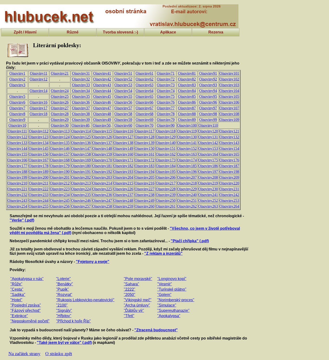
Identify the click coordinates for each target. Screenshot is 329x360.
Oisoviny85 (187, 96)
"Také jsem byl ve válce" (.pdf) (64, 342)
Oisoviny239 (166, 195)
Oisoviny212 (60, 183)
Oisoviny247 (102, 200)
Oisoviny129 (166, 137)
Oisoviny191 (81, 172)
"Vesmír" (164, 284)
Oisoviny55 (123, 96)
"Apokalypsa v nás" (27, 279)
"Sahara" (131, 284)
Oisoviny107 (229, 108)
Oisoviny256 (60, 206)
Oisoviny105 (229, 96)
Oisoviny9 (17, 120)
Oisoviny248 (123, 200)
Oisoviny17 (38, 108)
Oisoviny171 (123, 160)
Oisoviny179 (60, 166)
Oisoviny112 (38, 131)
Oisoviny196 (187, 172)
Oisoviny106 (229, 102)
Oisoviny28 (60, 114)
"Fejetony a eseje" (92, 262)
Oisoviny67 (144, 108)
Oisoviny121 (229, 131)
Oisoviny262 (187, 206)
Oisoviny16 (38, 102)
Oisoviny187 (229, 166)
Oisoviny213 (81, 183)
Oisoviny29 (60, 120)
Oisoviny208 (208, 177)
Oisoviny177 (17, 166)
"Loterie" (63, 279)
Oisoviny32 (81, 79)
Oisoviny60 (123, 125)
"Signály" (64, 310)
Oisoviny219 (208, 183)
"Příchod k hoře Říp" (73, 321)
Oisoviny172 (144, 160)
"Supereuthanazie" (173, 310)
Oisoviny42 (102, 79)
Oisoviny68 (144, 114)
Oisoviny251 (187, 200)
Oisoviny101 (229, 73)
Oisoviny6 (17, 102)
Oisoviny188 (17, 172)
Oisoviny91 (208, 73)
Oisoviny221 (17, 189)
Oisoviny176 (229, 160)
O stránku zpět (58, 353)
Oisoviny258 (102, 206)
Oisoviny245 (60, 200)
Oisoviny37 (81, 108)
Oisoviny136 (81, 143)
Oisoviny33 (81, 85)
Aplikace (168, 32)
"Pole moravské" (138, 279)
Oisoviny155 (17, 154)
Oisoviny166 (17, 160)
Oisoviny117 (144, 131)
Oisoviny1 (17, 73)
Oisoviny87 (187, 108)
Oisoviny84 (187, 91)
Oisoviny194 (144, 172)
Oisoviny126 (102, 137)
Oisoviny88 (187, 114)
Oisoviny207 (187, 177)
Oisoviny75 (166, 96)
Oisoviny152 (187, 148)
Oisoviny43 (102, 85)
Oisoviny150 (144, 148)
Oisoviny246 (81, 200)
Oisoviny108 (229, 114)
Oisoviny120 (208, 131)
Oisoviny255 (38, 206)
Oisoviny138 (123, 143)
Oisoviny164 (208, 154)
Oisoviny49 (102, 120)
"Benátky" (64, 284)
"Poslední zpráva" (25, 305)
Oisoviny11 (38, 73)
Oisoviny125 (81, 137)
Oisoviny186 (208, 166)
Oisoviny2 (17, 79)
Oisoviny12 (38, 79)
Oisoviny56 (123, 102)
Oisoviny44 (102, 91)
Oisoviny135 (60, 143)
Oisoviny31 (81, 73)
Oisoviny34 (81, 91)
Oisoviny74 (166, 91)
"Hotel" (16, 300)
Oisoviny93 (208, 85)
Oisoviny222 (38, 189)
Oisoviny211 (38, 183)
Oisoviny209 (229, 177)
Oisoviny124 (60, 137)
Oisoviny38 (81, 114)
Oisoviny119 (187, 131)
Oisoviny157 (60, 154)
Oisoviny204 (123, 177)
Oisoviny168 (60, 160)
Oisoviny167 (38, 160)
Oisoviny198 (229, 172)
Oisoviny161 (144, 154)
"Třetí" (129, 316)
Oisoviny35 (81, 96)
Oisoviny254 (17, 206)
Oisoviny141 (187, 143)
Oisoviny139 (144, 143)
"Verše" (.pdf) (22, 220)
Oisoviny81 (187, 73)
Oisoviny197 (208, 172)
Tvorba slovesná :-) (120, 32)
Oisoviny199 (17, 177)
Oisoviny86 (187, 102)
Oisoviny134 (38, 143)
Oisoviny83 (187, 85)
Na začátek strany (24, 353)
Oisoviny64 (144, 91)
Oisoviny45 (102, 96)
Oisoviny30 (60, 125)
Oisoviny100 (187, 125)
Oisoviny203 (102, 177)
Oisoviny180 (81, 166)
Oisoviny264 (229, 206)
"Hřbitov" (63, 316)
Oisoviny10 (17, 125)
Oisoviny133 (17, 143)
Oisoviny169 (81, 160)
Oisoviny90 (166, 125)
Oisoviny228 (166, 189)
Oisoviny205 (144, 177)
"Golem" (164, 295)
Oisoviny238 (144, 195)
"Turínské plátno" (171, 289)
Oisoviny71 (166, 73)
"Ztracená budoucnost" (156, 330)
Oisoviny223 (60, 189)
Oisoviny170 (102, 160)
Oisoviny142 (208, 143)
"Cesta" (16, 289)
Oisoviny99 (208, 120)
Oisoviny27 (60, 108)
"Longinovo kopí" (171, 279)
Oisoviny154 (229, 148)
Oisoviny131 (208, 137)
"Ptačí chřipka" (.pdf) (190, 241)
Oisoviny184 (166, 166)
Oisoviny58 (123, 114)
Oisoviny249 (144, 200)
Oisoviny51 (123, 73)
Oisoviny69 (144, 120)
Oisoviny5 (17, 96)
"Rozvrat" (64, 295)
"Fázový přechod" (25, 310)
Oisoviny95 (208, 96)
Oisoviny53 (123, 85)
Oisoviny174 (187, 160)
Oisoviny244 (38, 200)
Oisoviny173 (166, 160)
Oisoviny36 (81, 102)
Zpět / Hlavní (25, 32)
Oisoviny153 (208, 148)
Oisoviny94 (208, 91)
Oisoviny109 (229, 120)
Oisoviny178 (38, 166)
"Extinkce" (19, 316)
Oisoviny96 (208, 102)
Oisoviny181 (102, 166)
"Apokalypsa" (168, 316)
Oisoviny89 (187, 120)
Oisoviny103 (229, 85)
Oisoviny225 (102, 189)
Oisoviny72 (166, 79)
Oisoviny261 (166, 206)
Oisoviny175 (208, 160)
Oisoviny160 (123, 154)
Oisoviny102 (229, 79)
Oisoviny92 (208, 79)
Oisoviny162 (166, 154)
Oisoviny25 (60, 96)
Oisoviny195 (166, 172)
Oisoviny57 (123, 108)
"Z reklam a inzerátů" (163, 253)
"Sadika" (17, 295)
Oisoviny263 (208, 206)
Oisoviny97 (208, 108)
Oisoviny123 (38, 137)
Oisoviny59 (123, 120)
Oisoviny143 (229, 143)
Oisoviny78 (166, 114)
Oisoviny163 (187, 154)
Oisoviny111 (17, 131)
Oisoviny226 (123, 189)
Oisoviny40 (80, 125)
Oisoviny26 (60, 102)
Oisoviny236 (102, 195)
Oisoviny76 (166, 102)
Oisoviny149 (123, 148)
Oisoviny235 (81, 195)
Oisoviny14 (38, 91)
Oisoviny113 (60, 131)
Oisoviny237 (123, 195)
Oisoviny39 (81, 120)
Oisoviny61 (144, 73)
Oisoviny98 (208, 114)
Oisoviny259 (123, 206)
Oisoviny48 (102, 114)
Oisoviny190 (60, 172)
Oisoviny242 (229, 195)
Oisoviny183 (144, 166)
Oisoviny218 (187, 183)
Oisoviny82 (187, 79)
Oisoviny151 (166, 148)
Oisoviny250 (166, 200)
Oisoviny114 (81, 131)
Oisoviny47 (102, 108)
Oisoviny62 (144, 79)
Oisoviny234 (60, 195)
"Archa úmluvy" (137, 305)
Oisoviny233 (38, 195)
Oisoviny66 (144, 102)
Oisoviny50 (102, 125)
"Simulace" (166, 305)
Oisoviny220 (229, 183)
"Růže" (16, 284)
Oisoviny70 (144, 125)
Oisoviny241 (208, 195)
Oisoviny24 (60, 91)
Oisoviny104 (229, 91)
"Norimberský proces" (175, 300)
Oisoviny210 (17, 183)
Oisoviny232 (17, 195)
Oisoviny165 (229, 154)
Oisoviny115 (102, 131)
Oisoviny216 (144, 183)
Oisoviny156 (38, 154)
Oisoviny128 (144, 137)
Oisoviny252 (208, 200)
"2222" (129, 289)
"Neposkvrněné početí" (30, 321)
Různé (73, 32)
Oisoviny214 (102, 183)
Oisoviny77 (166, 108)
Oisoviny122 (17, 137)
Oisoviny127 (123, 137)
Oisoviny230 (208, 189)
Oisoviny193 (123, 172)
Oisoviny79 (166, 120)
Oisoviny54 (123, 91)
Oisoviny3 (17, 85)
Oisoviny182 (123, 166)
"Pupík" (62, 289)
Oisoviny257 (81, 206)
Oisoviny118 (166, 131)
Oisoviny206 (166, 177)
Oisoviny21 (60, 73)
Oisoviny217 (166, 183)
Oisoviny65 (144, 96)
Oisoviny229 (187, 189)
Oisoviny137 (102, 143)
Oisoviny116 (123, 131)
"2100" (62, 305)
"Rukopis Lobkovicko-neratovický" (85, 300)
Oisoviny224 (81, 189)
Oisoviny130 (187, 137)
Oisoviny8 (17, 114)
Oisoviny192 (102, 172)
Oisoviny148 (102, 148)
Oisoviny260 (144, 206)
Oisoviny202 (81, 177)
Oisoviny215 (123, 183)
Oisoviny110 (208, 125)
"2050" (129, 295)
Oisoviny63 (144, 85)
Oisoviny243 (17, 200)
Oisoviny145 (38, 148)
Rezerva (215, 32)
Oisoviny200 (38, 177)
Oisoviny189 (38, 172)
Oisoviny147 (81, 148)
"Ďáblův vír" (134, 310)
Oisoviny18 (38, 114)
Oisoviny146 (60, 148)
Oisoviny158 (81, 154)
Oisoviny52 (123, 79)
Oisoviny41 (102, 73)
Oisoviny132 (229, 137)
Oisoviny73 (166, 85)
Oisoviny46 (102, 102)
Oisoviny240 (187, 195)
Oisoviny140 (166, 143)
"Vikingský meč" (137, 300)
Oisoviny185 (187, 166)
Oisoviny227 (144, 189)
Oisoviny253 (229, 200)
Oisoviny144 (17, 148)
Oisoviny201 (60, 177)
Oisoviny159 (102, 154)
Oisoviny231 (229, 189)
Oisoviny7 (17, 108)
